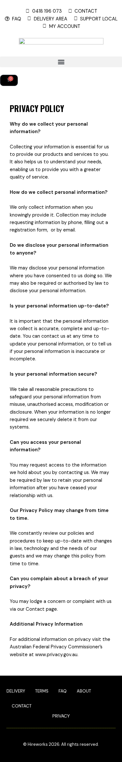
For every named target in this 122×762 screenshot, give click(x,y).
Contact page (41, 609)
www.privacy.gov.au (56, 655)
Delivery (16, 691)
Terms (41, 691)
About (84, 691)
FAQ (63, 691)
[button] (61, 61)
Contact (22, 706)
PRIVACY (61, 716)
